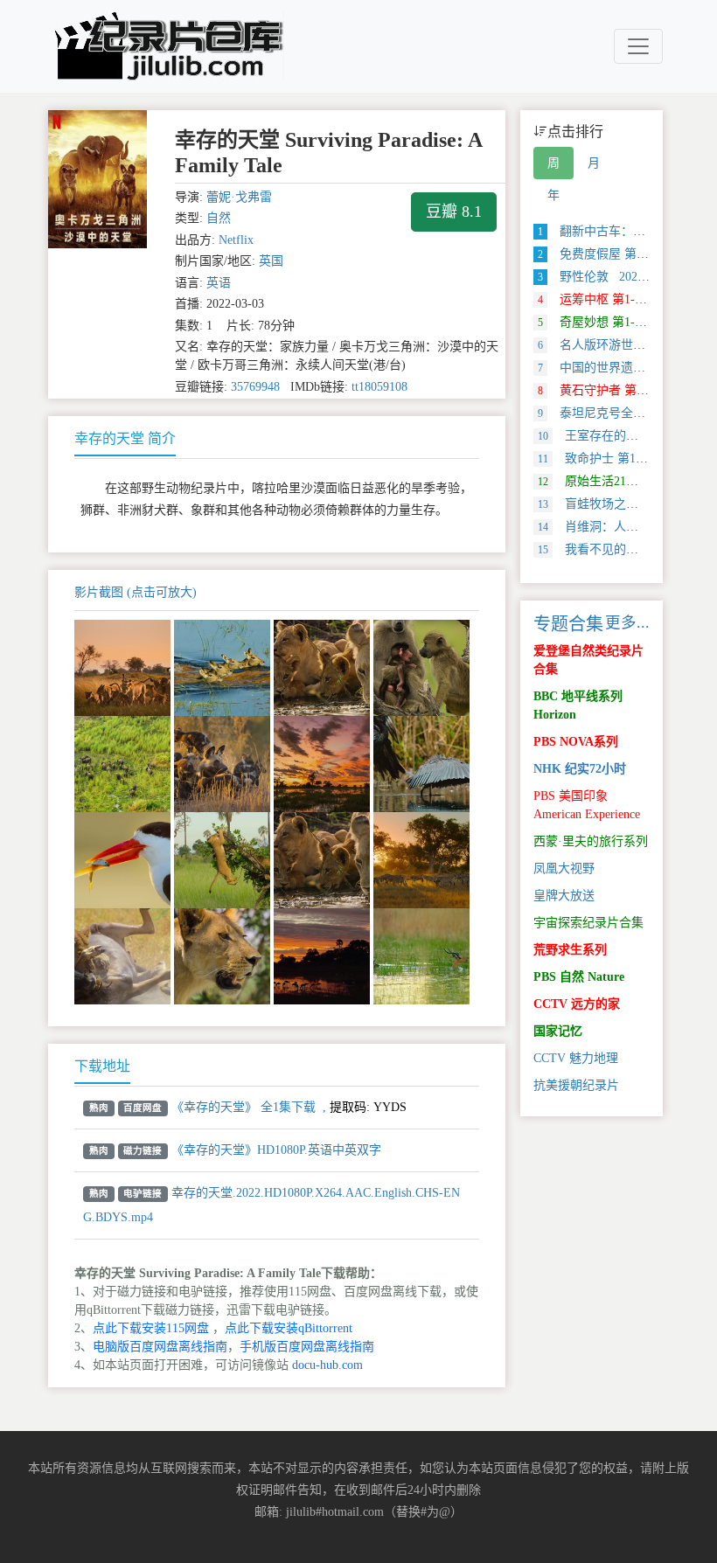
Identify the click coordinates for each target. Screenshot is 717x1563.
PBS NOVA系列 (575, 741)
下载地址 (102, 1066)
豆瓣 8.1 (454, 211)
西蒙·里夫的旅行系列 (590, 841)
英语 (218, 282)
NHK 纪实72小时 (579, 768)
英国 (271, 260)
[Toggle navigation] (638, 46)
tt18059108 (379, 386)
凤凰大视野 (564, 868)
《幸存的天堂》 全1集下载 (243, 1107)
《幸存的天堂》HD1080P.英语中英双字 (276, 1150)
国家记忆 (557, 1031)
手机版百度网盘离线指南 (307, 1346)
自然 (218, 218)
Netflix (236, 240)
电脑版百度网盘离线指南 (160, 1346)
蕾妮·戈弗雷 (239, 197)
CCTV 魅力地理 (575, 1058)
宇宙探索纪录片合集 (588, 922)
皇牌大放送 (564, 895)
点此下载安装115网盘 (151, 1328)
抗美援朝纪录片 (576, 1085)
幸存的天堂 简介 (125, 438)
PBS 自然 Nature (578, 976)
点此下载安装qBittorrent (288, 1328)
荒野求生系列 (570, 949)
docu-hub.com (327, 1365)
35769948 (255, 386)
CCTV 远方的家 (576, 1004)
